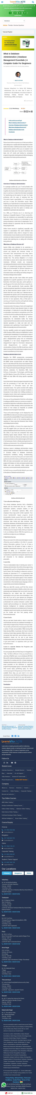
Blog (3, 773)
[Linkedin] (29, 111)
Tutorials (10, 25)
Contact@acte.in (8, 832)
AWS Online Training (7, 802)
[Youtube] (12, 762)
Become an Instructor (8, 794)
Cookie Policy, (17, 1080)
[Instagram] (4, 762)
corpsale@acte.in (9, 856)
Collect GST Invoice (21, 780)
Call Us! (10, 1093)
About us (4, 788)
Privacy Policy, (10, 1078)
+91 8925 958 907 (9, 854)
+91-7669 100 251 (9, 846)
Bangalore (18, 873)
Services (11, 788)
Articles (5, 25)
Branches (19, 788)
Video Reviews (6, 776)
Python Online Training (8, 809)
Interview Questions (18, 25)
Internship (9, 773)
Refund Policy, (19, 1078)
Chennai (7, 873)
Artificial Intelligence (7, 818)
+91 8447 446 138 (9, 862)
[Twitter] (27, 111)
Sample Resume (19, 770)
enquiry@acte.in (8, 848)
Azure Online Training (21, 818)
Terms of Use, (26, 1080)
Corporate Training (26, 791)
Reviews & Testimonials (18, 776)
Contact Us (5, 791)
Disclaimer (16, 1082)
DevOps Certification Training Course (12, 805)
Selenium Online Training (23, 809)
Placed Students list (7, 780)
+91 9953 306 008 (9, 830)
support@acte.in (8, 864)
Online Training (14, 791)
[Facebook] (25, 111)
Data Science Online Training (9, 812)
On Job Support (19, 773)
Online (29, 873)
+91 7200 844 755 (9, 838)
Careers (26, 788)
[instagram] (32, 111)
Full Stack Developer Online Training (11, 815)
